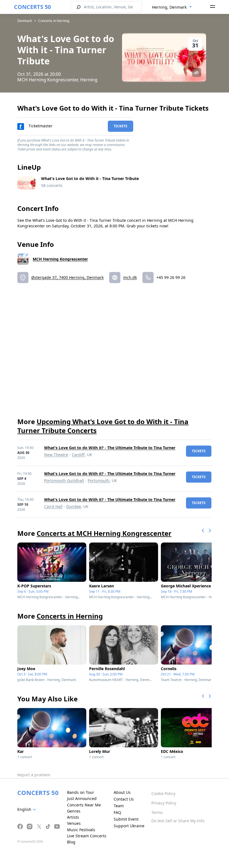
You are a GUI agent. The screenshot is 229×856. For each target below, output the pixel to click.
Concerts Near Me (84, 805)
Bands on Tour (80, 792)
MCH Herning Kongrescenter (60, 259)
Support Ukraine (129, 825)
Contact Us (124, 799)
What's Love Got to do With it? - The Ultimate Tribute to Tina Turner (109, 447)
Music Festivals (81, 829)
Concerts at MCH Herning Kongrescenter (104, 533)
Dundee (73, 506)
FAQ (117, 812)
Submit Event (126, 819)
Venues (74, 823)
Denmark (24, 20)
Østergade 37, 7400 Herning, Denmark (67, 277)
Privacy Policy (163, 803)
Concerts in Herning (53, 20)
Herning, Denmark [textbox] (169, 7)
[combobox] (171, 7)
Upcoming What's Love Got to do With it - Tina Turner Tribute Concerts (103, 426)
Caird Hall (53, 506)
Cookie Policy (163, 793)
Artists (73, 817)
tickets (120, 126)
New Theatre (56, 454)
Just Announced (82, 798)
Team (119, 805)
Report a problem (33, 774)
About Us (122, 792)
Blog (71, 842)
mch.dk (130, 277)
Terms (157, 812)
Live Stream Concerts (86, 835)
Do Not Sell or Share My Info (177, 820)
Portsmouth (98, 480)
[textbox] (27, 809)
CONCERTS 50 (32, 7)
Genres (73, 811)
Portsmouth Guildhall (64, 480)
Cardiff (78, 454)
